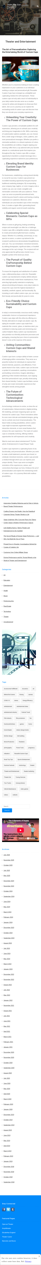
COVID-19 (7, 700)
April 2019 (7, 1146)
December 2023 (9, 927)
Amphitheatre (6, 1228)
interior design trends (22, 730)
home (30, 724)
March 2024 (7, 912)
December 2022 (9, 974)
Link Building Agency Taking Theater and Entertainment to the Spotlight (17, 529)
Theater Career (7, 1237)
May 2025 (7, 875)
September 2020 (9, 1068)
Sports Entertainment (24, 759)
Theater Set (7, 777)
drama (16, 700)
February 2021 (8, 1042)
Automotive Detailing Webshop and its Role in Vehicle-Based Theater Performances (21, 504)
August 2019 (8, 1130)
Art (4, 575)
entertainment (8, 706)
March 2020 (7, 1099)
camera (30, 694)
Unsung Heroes (20, 783)
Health (6, 590)
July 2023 (7, 948)
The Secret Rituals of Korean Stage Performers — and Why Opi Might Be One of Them (21, 537)
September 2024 (9, 896)
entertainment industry (10, 712)
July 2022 (7, 990)
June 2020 (7, 1083)
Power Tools (20, 747)
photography (8, 747)
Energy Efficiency (27, 700)
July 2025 (7, 870)
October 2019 (8, 1120)
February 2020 (8, 1104)
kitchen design (8, 736)
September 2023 (9, 938)
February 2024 (8, 917)
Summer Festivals (9, 765)
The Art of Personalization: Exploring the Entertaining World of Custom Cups (20, 50)
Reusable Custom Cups (21, 753)
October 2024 (8, 891)
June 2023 (7, 953)
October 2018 (8, 1177)
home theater (8, 730)
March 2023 (7, 964)
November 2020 (9, 1057)
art (33, 688)
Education (7, 580)
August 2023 (8, 943)
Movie (6, 596)
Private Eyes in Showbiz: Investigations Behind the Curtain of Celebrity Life (20, 545)
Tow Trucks (7, 783)
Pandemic (22, 742)
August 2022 (8, 985)
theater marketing (29, 771)
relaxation (7, 753)
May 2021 (7, 1026)
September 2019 (9, 1125)
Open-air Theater (7, 1224)
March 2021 (7, 1037)
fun (31, 718)
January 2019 (8, 1161)
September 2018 (9, 1182)
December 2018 (9, 1166)
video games (24, 789)
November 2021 (9, 1005)
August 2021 (8, 1011)
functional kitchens (9, 724)
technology (22, 765)
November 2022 (9, 979)
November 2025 (9, 860)
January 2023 (8, 969)
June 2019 (7, 1135)
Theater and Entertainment (11, 771)
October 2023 (8, 933)
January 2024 (8, 922)
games (22, 724)
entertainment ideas (22, 706)
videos (6, 795)
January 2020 (8, 1109)
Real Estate (7, 606)
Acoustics (25, 688)
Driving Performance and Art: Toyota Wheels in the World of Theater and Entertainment (20, 559)
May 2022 (7, 995)
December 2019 (9, 1114)
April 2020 (7, 1094)
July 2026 (7, 855)
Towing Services (20, 777)
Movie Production (9, 742)
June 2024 (7, 901)
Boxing (22, 694)
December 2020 (9, 1052)
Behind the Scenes (9, 694)
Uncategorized (8, 622)
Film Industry (7, 718)
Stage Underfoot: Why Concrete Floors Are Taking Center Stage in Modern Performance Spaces (20, 521)
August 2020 (8, 1073)
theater (32, 765)
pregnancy (31, 747)
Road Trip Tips (8, 759)
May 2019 (7, 1140)
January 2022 (8, 1000)
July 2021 (7, 1016)
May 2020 (7, 1088)
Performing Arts (9, 601)
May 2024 (7, 907)
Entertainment (8, 585)
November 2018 (9, 1172)
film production (20, 718)
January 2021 (8, 1047)
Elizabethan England (8, 1232)
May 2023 (7, 959)
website (15, 795)
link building (20, 736)
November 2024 (9, 886)
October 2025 (8, 865)
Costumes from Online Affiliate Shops (16, 552)
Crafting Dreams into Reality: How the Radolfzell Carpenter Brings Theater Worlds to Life (19, 513)
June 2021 (7, 1021)
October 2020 (8, 1063)
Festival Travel (26, 712)
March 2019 (7, 1151)
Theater (6, 616)
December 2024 (9, 881)
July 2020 (7, 1078)
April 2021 (7, 1031)
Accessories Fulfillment (10, 688)
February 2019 (8, 1156)
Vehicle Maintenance (10, 789)
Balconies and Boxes (9, 1241)
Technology (7, 611)
